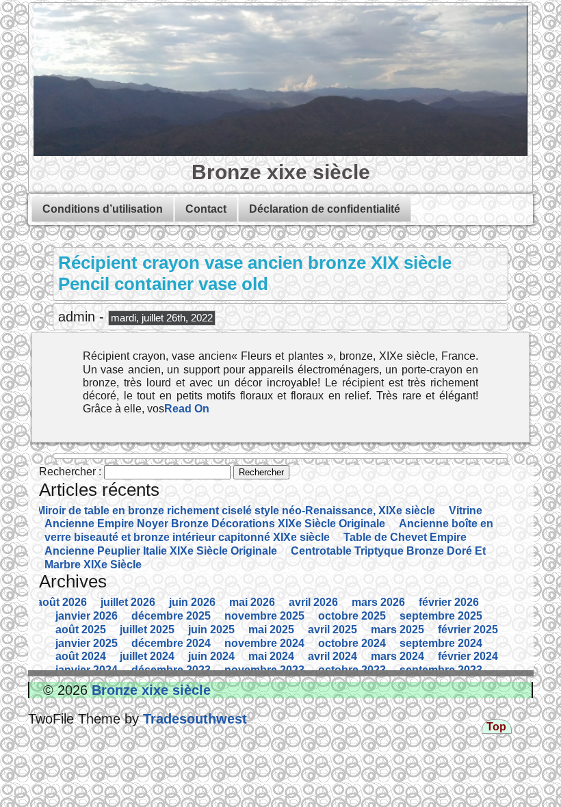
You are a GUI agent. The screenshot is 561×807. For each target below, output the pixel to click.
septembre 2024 (441, 643)
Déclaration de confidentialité (324, 209)
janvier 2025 (86, 643)
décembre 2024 (171, 643)
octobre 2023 (352, 670)
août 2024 (80, 656)
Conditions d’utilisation (102, 209)
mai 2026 (252, 602)
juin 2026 (192, 602)
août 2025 (80, 629)
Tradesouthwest (193, 718)
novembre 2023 (264, 670)
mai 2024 (271, 656)
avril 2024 (332, 656)
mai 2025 (271, 629)
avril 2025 (332, 629)
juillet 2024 (147, 656)
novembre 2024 (264, 643)
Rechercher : (70, 471)
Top (496, 726)
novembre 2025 (264, 616)
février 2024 (468, 656)
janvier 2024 (86, 670)
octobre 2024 (352, 643)
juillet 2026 (128, 602)
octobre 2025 (352, 616)
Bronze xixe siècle (281, 171)
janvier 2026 (86, 616)
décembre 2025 (171, 616)
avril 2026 (313, 602)
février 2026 (449, 602)
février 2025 (468, 629)
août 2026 (61, 602)
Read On (186, 408)
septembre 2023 (441, 670)
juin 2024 (211, 656)
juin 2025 (211, 629)
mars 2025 (397, 629)
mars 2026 (378, 602)
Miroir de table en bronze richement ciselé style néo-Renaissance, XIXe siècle (235, 510)
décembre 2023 (171, 670)
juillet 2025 (147, 629)
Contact (205, 209)
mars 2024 (397, 656)
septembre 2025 (441, 616)
